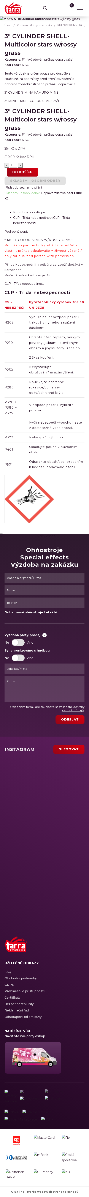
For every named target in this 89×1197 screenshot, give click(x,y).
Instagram (57, 949)
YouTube (72, 949)
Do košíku (22, 172)
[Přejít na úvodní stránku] (13, 8)
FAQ (8, 972)
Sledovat (69, 749)
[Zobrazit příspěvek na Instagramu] (30, 771)
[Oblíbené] (61, 8)
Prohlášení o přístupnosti (24, 991)
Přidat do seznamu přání (23, 187)
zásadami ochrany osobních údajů (71, 708)
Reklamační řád (17, 1010)
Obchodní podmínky (21, 978)
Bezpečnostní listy (19, 1004)
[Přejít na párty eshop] (33, 1058)
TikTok (80, 949)
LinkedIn (65, 949)
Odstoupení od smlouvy (23, 1017)
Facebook (50, 949)
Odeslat (70, 719)
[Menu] (80, 8)
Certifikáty (13, 997)
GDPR (9, 985)
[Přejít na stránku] (11, 1112)
